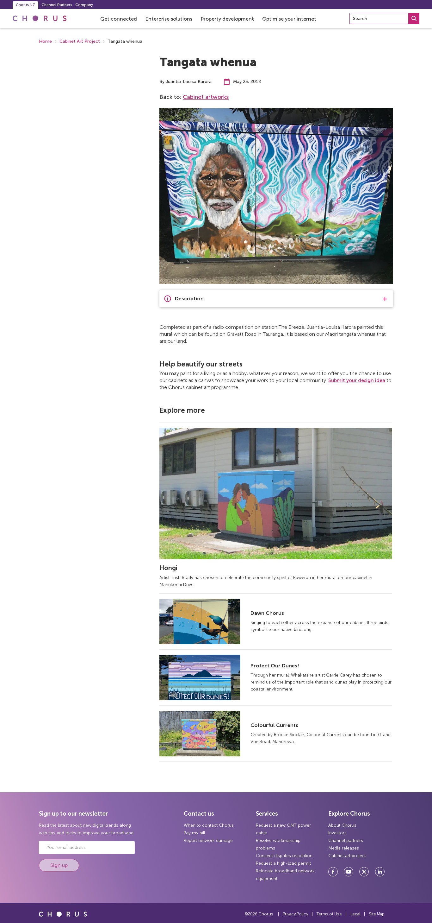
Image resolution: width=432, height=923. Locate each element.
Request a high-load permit (283, 863)
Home (45, 41)
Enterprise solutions (168, 19)
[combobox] (384, 18)
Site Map (377, 914)
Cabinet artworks (206, 96)
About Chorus (342, 825)
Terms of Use (329, 914)
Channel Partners (56, 5)
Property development (227, 19)
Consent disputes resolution (284, 855)
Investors (337, 833)
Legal (355, 914)
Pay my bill (194, 833)
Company (84, 5)
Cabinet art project (347, 855)
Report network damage (208, 840)
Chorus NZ (25, 5)
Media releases (343, 848)
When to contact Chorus (209, 825)
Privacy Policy (295, 914)
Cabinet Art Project (79, 41)
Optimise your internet (289, 19)
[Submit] (413, 18)
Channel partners (345, 840)
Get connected (118, 19)
